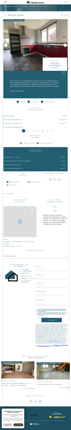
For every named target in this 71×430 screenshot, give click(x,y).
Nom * (39, 266)
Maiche (37, 6)
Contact (69, 121)
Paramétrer (8, 424)
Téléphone (41, 291)
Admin (49, 420)
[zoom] (35, 70)
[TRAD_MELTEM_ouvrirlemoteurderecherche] (5, 2)
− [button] (32, 210)
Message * (41, 300)
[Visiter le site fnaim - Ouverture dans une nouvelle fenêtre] (50, 417)
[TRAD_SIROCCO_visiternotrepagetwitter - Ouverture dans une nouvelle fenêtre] (35, 401)
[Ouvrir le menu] (66, 2)
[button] (65, 45)
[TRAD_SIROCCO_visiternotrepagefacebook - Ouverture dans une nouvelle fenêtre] (31, 401)
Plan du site (38, 420)
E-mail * (40, 283)
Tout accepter (18, 424)
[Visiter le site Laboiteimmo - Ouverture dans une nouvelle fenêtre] (35, 425)
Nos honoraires (32, 420)
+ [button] (32, 208)
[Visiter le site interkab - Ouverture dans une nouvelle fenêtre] (59, 417)
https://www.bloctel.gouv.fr (55, 341)
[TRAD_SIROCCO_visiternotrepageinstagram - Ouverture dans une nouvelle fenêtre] (40, 401)
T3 (49, 6)
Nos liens (52, 420)
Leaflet (20, 206)
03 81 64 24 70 (26, 276)
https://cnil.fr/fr (40, 335)
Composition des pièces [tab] (35, 250)
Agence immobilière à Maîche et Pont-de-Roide (15, 6)
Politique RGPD (56, 420)
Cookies (61, 420)
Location (31, 6)
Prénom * (40, 275)
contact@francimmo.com (27, 278)
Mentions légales (44, 420)
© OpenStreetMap (31, 206)
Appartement (44, 6)
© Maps (24, 206)
